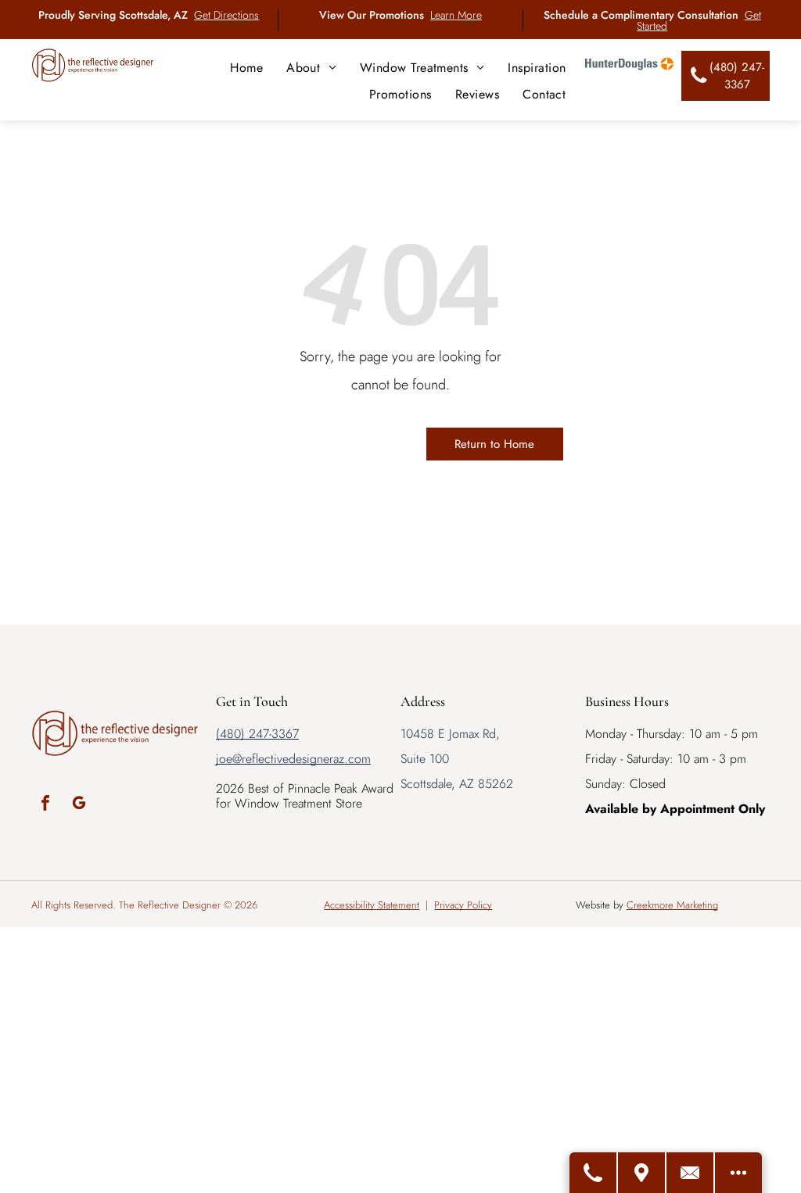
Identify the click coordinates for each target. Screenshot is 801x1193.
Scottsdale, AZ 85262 (456, 784)
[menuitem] (246, 68)
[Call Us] (593, 1172)
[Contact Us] (690, 1172)
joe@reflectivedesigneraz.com (293, 759)
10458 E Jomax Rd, (450, 734)
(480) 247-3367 (257, 734)
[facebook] (45, 805)
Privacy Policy (463, 904)
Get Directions (226, 15)
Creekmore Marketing (672, 904)
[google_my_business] (79, 805)
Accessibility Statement (371, 904)
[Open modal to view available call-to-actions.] (738, 1172)
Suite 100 (424, 759)
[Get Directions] (642, 1172)
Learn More (456, 15)
